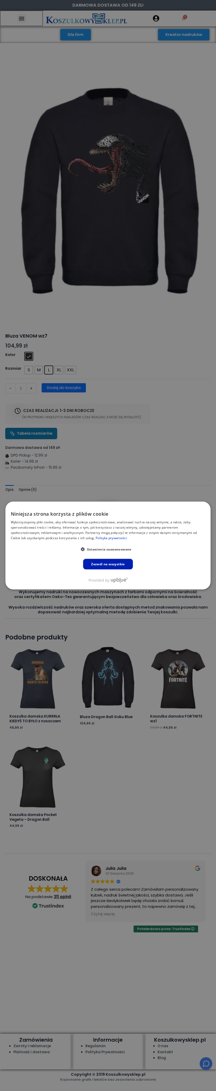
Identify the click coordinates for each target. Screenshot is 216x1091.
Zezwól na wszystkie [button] (108, 564)
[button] (108, 549)
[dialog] (108, 546)
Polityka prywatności (111, 537)
